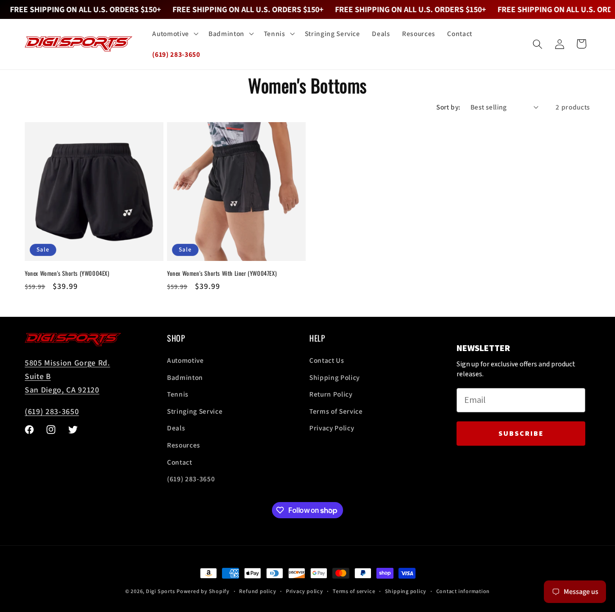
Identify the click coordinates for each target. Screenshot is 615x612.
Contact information (463, 591)
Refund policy (257, 591)
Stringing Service (194, 411)
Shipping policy (406, 591)
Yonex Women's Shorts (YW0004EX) (67, 273)
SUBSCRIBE (521, 433)
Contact (179, 461)
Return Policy (331, 393)
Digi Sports (160, 591)
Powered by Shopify (203, 591)
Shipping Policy (334, 377)
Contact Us (326, 360)
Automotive (185, 360)
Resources (183, 444)
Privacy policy (304, 591)
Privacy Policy (331, 427)
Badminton (185, 377)
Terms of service (354, 591)
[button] (174, 33)
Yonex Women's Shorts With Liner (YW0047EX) (221, 273)
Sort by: (448, 106)
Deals (176, 427)
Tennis (178, 393)
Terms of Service (336, 411)
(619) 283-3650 (52, 411)
